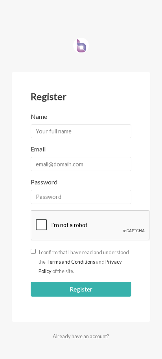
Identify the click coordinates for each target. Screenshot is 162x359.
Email (38, 149)
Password (44, 182)
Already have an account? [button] (81, 336)
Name (39, 116)
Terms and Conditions (70, 262)
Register (81, 289)
